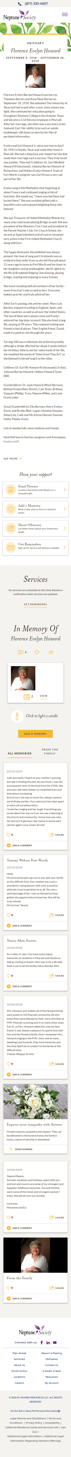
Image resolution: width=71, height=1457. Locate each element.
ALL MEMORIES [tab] (20, 753)
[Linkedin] (48, 1342)
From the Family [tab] (50, 751)
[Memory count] (20, 652)
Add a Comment (22, 845)
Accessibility (52, 1422)
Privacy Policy (34, 1422)
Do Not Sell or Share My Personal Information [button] (34, 1410)
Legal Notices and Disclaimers (28, 1418)
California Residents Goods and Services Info (31, 1427)
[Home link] (20, 14)
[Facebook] (41, 1342)
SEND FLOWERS (23, 1149)
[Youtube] (54, 1342)
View (44, 695)
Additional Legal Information (24, 1436)
